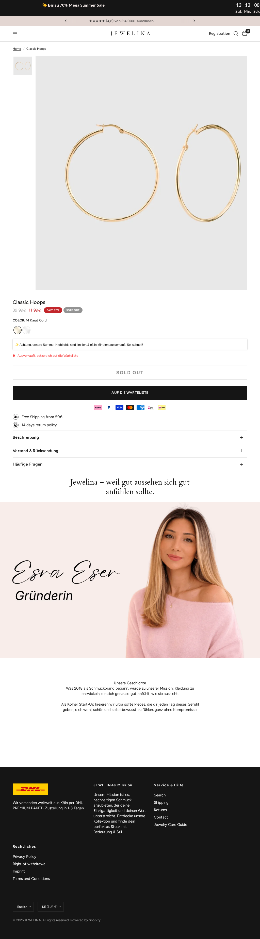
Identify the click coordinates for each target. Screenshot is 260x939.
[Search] (236, 33)
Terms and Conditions (31, 878)
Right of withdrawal (29, 864)
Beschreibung (26, 437)
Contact (161, 817)
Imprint (19, 871)
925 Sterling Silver (26, 330)
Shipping (161, 802)
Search (160, 795)
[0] (243, 33)
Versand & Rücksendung (36, 450)
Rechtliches (24, 846)
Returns (160, 810)
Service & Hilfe (169, 785)
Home (17, 48)
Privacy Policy (24, 856)
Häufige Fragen (27, 464)
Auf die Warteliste (129, 392)
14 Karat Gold (17, 330)
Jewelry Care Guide (170, 824)
